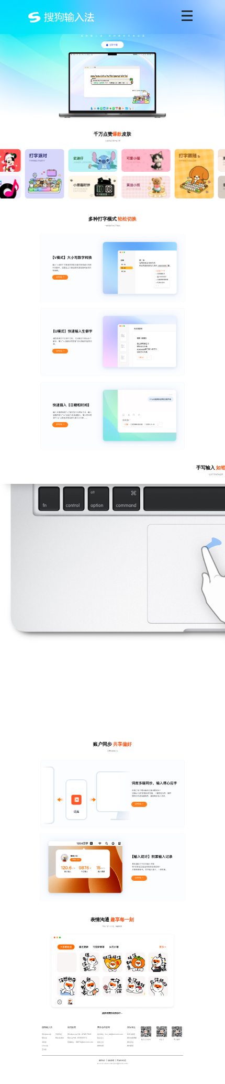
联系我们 (100, 1038)
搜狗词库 (100, 1046)
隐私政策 (111, 1060)
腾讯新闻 (130, 1046)
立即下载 (113, 44)
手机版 (44, 1042)
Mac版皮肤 (59, 1038)
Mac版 (44, 1038)
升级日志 (58, 1034)
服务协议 (102, 1060)
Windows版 (46, 1034)
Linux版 (45, 1046)
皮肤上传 (100, 1042)
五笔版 (44, 1049)
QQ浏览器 (131, 1034)
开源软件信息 (121, 1060)
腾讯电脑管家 (132, 1038)
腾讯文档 (130, 1042)
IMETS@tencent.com (84, 1042)
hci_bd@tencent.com (114, 1034)
